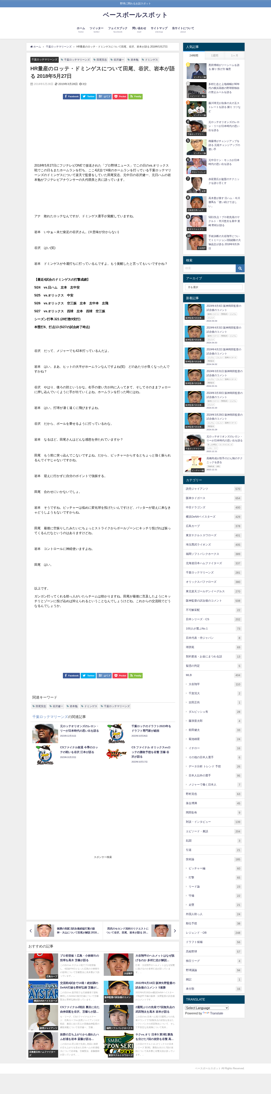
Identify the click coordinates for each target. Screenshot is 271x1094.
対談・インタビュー (213, 821)
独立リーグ (213, 960)
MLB (213, 675)
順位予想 (213, 923)
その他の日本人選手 (214, 757)
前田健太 (214, 729)
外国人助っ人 (213, 914)
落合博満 (213, 803)
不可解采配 (213, 609)
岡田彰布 (213, 812)
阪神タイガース (213, 498)
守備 (214, 895)
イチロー (214, 748)
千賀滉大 (214, 693)
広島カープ (213, 526)
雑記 (213, 979)
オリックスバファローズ (213, 581)
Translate (216, 1013)
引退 (213, 849)
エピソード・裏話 (213, 831)
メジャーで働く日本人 (214, 784)
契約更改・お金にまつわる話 (213, 656)
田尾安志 (102, 59)
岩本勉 (134, 59)
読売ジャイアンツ (213, 488)
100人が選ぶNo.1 (213, 628)
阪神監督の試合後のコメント (213, 600)
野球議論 (213, 970)
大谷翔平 (214, 684)
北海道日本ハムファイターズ (213, 563)
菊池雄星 (214, 739)
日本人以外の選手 (214, 775)
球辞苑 (213, 647)
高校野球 (213, 951)
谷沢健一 (119, 59)
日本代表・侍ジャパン (213, 637)
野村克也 (213, 793)
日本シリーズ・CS (213, 619)
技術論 (213, 859)
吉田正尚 (214, 702)
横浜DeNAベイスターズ (213, 516)
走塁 (214, 904)
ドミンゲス (151, 59)
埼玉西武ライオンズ (213, 544)
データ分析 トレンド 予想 (214, 766)
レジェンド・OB (213, 932)
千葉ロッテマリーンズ (44, 59)
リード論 (214, 886)
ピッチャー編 (214, 868)
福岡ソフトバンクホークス (213, 553)
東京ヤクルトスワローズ (213, 535)
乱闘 (213, 840)
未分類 (213, 988)
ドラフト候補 (213, 942)
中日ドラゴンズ (213, 507)
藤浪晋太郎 (214, 720)
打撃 (214, 877)
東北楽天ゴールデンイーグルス (213, 591)
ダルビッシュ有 (214, 711)
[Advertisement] (102, 133)
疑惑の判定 (213, 665)
